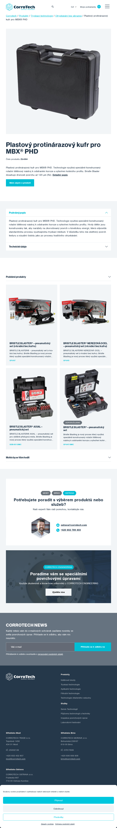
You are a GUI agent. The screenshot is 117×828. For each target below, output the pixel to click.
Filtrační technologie (70, 693)
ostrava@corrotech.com (74, 525)
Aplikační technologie (71, 689)
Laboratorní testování (70, 722)
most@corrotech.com (15, 759)
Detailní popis (60, 175)
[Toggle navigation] (107, 7)
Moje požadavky (88, 7)
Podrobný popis (17, 212)
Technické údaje (18, 246)
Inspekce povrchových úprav (74, 718)
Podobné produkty (16, 276)
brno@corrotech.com (70, 759)
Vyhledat (53, 7)
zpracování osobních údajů (50, 654)
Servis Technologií (69, 709)
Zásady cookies (47, 824)
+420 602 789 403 (71, 529)
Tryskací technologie (70, 684)
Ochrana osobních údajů (64, 824)
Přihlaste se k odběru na (93, 647)
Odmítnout (58, 808)
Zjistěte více (58, 592)
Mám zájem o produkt (20, 183)
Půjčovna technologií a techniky (75, 713)
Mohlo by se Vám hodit (18, 457)
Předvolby (58, 817)
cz (72, 7)
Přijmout (59, 800)
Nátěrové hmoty (68, 680)
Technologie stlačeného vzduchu (76, 698)
